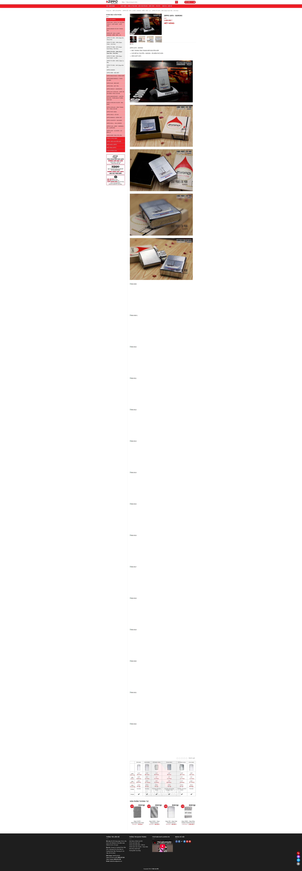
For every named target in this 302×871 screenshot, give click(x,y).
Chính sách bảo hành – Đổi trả (137, 845)
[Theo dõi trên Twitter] (184, 841)
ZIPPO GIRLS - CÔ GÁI (113, 114)
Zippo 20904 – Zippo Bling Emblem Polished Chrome (188, 822)
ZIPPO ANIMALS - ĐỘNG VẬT (114, 117)
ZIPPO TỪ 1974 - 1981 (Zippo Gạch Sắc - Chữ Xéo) (165, 10)
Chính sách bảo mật (134, 843)
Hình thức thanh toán (134, 848)
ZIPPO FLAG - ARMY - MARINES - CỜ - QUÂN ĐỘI (115, 127)
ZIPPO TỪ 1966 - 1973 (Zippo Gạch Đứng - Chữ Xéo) (114, 48)
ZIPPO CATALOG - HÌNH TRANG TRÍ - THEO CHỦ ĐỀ (115, 108)
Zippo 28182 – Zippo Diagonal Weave (154, 822)
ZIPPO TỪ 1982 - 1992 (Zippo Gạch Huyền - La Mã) (114, 57)
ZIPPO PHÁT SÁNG (112, 111)
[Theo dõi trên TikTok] (182, 841)
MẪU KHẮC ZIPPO (112, 144)
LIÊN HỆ (170, 6)
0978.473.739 (117, 859)
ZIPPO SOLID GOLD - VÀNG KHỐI (115, 75)
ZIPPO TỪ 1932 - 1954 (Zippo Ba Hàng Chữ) (115, 38)
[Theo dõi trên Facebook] (176, 841)
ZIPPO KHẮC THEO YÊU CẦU (114, 135)
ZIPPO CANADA (111, 70)
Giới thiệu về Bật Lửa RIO (136, 841)
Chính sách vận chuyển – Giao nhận (138, 846)
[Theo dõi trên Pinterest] (187, 841)
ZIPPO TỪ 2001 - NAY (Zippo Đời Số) (115, 66)
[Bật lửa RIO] (112, 2)
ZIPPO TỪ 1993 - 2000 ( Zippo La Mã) (115, 61)
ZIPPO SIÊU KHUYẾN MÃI (114, 141)
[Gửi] (176, 2)
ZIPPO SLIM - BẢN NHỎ (113, 83)
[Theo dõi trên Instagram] (179, 841)
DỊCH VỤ (164, 6)
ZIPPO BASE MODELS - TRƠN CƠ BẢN (114, 79)
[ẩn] (298, 863)
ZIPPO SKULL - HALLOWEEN (114, 123)
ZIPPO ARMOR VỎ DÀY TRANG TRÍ (115, 29)
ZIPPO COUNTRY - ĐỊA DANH (114, 120)
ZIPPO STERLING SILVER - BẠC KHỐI (115, 103)
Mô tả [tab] (131, 44)
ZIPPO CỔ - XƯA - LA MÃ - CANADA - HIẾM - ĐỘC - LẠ (137, 10)
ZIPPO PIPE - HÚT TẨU (113, 86)
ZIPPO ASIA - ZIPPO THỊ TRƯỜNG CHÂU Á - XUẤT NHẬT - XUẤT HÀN (115, 24)
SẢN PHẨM (112, 6)
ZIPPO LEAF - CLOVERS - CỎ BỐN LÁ (114, 131)
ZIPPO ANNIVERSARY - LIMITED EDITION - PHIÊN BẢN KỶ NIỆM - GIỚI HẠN (115, 98)
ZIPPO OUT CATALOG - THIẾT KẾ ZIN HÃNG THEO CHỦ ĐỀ (115, 92)
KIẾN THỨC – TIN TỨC (154, 6)
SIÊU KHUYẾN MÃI (143, 6)
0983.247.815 (121, 857)
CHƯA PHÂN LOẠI (112, 150)
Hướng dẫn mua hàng (135, 850)
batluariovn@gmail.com (116, 861)
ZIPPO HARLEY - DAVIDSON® (114, 89)
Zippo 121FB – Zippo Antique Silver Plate (137, 822)
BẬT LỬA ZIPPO (117, 10)
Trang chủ (108, 10)
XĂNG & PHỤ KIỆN (132, 6)
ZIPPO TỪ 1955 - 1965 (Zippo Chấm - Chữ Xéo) (114, 43)
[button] (190, 2)
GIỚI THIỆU (124, 6)
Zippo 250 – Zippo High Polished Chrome (171, 822)
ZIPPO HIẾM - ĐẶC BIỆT (113, 72)
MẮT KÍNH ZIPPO (111, 147)
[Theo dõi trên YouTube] (190, 841)
